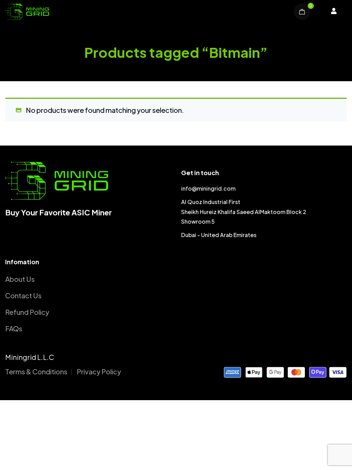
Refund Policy (27, 312)
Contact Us (23, 295)
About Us (20, 279)
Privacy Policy (99, 371)
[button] (334, 11)
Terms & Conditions (36, 371)
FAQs (13, 328)
